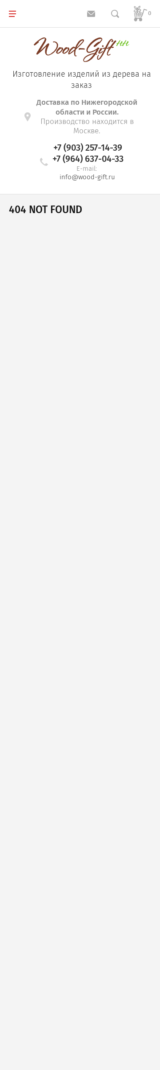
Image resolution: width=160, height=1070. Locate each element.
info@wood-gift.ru (87, 177)
